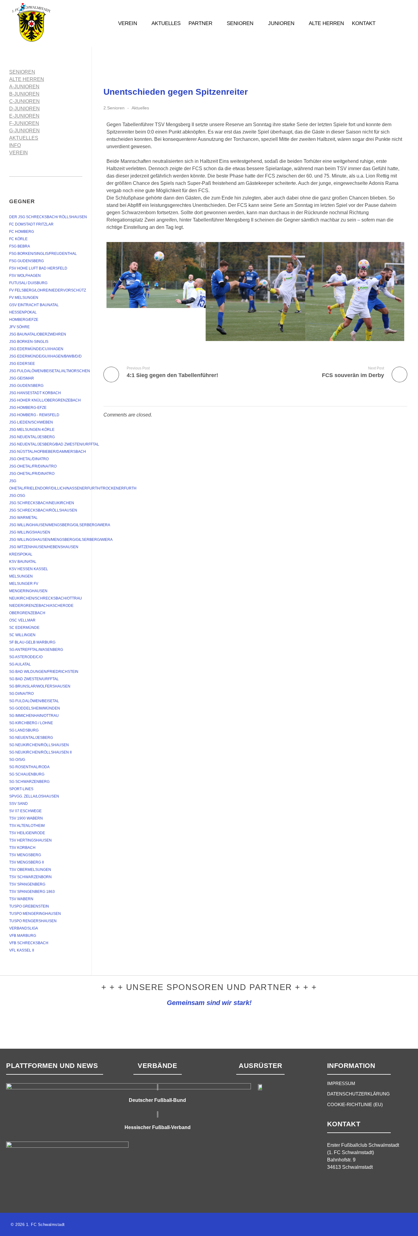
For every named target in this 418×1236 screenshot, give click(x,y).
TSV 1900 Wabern (26, 818)
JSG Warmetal (23, 517)
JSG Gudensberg (26, 385)
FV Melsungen (23, 297)
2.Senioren (114, 107)
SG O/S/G (17, 759)
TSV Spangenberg (27, 884)
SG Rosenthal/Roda (29, 767)
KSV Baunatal (22, 561)
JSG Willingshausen (29, 532)
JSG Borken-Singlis (28, 341)
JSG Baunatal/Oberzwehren (37, 334)
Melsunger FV (23, 583)
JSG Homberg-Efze (28, 407)
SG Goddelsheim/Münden (34, 708)
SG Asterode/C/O (26, 657)
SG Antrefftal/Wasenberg (36, 649)
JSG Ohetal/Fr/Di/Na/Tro (33, 466)
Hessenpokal (23, 312)
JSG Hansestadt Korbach (35, 393)
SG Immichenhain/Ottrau (34, 715)
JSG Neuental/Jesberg (32, 437)
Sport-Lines (21, 789)
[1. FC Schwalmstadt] (50, 22)
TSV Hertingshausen (30, 840)
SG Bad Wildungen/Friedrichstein (43, 671)
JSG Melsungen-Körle (31, 429)
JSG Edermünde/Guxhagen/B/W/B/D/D (45, 356)
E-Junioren (24, 116)
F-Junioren (24, 123)
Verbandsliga (23, 928)
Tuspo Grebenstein (29, 906)
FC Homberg (21, 231)
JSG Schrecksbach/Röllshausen (43, 510)
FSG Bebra (19, 246)
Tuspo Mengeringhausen (35, 913)
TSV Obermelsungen (30, 869)
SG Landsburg (24, 730)
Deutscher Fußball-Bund (157, 1100)
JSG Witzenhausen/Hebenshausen (43, 547)
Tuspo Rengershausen (33, 921)
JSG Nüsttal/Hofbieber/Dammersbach (47, 451)
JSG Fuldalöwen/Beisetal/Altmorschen (49, 371)
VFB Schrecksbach (28, 943)
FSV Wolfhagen (25, 275)
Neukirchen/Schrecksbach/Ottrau (45, 598)
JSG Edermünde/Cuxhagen (36, 349)
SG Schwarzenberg (29, 781)
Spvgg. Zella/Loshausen (34, 796)
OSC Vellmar (22, 620)
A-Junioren (24, 86)
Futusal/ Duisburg (28, 283)
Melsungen (21, 576)
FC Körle (18, 239)
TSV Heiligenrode (27, 833)
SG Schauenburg (26, 774)
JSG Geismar (21, 378)
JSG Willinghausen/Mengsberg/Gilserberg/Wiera (59, 525)
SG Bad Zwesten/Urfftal (34, 679)
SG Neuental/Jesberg (31, 737)
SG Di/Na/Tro (21, 693)
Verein (18, 152)
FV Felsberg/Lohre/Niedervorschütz (47, 290)
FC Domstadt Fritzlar (31, 224)
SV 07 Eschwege (25, 811)
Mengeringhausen (28, 591)
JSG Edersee (22, 363)
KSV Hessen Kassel (28, 569)
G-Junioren (24, 130)
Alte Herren (26, 79)
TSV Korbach (22, 847)
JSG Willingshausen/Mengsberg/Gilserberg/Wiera (61, 539)
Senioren (22, 72)
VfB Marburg (22, 935)
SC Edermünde (24, 627)
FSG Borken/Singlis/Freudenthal (43, 253)
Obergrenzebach (27, 613)
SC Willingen (22, 635)
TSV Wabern (21, 899)
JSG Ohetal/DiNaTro (29, 459)
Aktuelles (140, 107)
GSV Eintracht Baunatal (34, 305)
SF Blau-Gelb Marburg (32, 642)
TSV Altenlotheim (27, 825)
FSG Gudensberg (26, 261)
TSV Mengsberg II (26, 862)
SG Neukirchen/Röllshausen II (40, 752)
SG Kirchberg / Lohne (31, 723)
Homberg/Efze (23, 319)
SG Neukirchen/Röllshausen (39, 745)
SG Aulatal (20, 664)
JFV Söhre (19, 327)
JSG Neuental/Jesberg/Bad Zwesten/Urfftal (54, 444)
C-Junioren (24, 101)
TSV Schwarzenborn (30, 877)
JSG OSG (17, 495)
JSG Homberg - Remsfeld (34, 415)
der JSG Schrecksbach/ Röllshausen (48, 217)
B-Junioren (24, 94)
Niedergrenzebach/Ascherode (41, 605)
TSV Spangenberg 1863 (32, 891)
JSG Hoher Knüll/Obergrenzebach (45, 400)
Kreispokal (20, 554)
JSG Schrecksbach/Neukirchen (41, 503)
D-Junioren (24, 108)
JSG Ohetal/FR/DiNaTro (31, 473)
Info (15, 145)
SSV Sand (18, 803)
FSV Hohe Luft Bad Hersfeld (38, 268)
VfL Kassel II (21, 950)
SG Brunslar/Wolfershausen (39, 686)
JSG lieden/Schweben (31, 422)
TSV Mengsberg (25, 855)
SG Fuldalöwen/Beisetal (34, 701)
